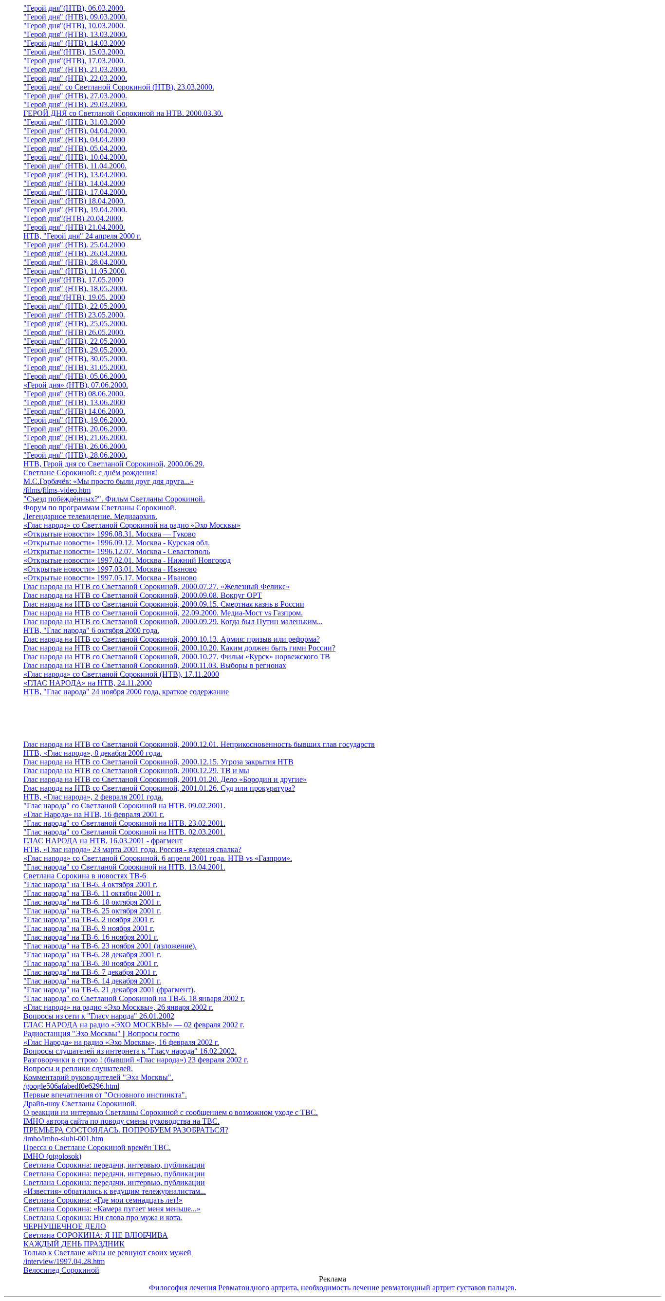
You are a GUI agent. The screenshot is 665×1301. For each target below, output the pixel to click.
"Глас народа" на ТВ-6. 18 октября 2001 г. (92, 902)
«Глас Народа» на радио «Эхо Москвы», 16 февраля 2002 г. (121, 1042)
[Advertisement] (342, 718)
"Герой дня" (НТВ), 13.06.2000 (74, 402)
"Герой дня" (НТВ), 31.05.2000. (75, 367)
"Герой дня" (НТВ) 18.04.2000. (74, 201)
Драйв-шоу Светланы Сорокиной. (80, 1103)
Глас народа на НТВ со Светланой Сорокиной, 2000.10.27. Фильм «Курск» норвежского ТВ (176, 656)
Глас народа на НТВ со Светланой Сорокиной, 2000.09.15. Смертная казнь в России (163, 604)
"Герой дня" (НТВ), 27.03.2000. (75, 96)
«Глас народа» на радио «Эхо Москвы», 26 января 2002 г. (118, 1007)
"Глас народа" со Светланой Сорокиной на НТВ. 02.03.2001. (124, 832)
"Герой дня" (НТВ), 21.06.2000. (75, 437)
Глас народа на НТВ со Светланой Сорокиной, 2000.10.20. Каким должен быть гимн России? (179, 648)
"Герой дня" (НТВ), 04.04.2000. (75, 131)
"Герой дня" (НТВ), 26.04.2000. (75, 253)
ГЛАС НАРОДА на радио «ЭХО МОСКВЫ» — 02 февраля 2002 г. (133, 1025)
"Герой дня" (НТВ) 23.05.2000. (74, 315)
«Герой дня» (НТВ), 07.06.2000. (75, 385)
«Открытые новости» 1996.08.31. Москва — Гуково (109, 534)
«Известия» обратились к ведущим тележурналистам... (114, 1191)
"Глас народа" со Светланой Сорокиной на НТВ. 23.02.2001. (124, 823)
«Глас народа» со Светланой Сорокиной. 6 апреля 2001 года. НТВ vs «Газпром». (157, 858)
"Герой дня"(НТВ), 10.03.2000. (74, 25)
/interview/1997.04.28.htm (64, 1261)
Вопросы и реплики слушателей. (78, 1068)
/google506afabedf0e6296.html (71, 1086)
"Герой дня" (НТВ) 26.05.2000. (74, 332)
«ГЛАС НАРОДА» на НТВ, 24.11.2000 (87, 683)
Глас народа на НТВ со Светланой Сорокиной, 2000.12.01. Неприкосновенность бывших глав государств (199, 744)
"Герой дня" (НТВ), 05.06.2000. (75, 376)
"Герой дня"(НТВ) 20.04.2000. (73, 218)
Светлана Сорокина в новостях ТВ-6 (84, 876)
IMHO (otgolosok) (52, 1156)
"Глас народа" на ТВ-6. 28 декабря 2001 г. (92, 954)
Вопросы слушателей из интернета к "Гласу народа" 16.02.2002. (130, 1051)
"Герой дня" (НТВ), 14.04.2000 (74, 183)
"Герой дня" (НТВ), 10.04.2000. (75, 157)
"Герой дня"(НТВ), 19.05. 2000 (74, 297)
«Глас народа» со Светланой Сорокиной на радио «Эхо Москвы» (131, 525)
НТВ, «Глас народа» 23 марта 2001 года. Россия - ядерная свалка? (132, 849)
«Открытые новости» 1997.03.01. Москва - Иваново (110, 569)
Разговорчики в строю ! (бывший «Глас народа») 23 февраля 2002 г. (135, 1060)
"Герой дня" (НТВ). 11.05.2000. (75, 271)
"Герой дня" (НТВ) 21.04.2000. (74, 227)
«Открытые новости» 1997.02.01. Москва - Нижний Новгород (127, 560)
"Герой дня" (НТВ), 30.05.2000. (75, 358)
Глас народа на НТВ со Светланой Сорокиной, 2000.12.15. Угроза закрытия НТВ (158, 762)
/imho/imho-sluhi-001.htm (63, 1138)
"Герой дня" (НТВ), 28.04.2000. (75, 262)
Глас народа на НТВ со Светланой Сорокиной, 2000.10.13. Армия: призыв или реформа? (171, 639)
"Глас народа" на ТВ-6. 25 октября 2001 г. (92, 911)
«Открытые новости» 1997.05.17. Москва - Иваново (110, 578)
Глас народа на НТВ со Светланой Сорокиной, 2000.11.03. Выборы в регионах (154, 665)
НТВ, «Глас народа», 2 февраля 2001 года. (93, 797)
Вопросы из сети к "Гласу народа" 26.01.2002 (98, 1016)
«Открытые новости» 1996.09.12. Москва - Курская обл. (116, 543)
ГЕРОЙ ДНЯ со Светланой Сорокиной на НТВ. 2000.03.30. (123, 113)
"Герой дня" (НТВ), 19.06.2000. (75, 420)
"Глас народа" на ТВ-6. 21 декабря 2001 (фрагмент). (109, 989)
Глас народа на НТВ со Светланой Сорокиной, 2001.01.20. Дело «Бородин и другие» (165, 779)
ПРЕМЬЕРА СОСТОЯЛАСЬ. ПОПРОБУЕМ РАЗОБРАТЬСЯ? (125, 1130)
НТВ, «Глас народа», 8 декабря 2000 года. (92, 753)
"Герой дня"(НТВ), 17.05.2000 (73, 280)
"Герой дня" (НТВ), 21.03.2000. (75, 69)
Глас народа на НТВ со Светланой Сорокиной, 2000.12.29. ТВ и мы (136, 770)
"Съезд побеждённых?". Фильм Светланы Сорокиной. (114, 499)
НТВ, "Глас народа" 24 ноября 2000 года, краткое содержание (126, 692)
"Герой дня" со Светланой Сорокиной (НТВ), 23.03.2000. (118, 87)
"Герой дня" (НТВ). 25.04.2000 (74, 245)
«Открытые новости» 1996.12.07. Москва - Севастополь (116, 551)
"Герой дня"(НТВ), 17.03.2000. (74, 60)
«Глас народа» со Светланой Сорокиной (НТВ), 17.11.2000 (121, 674)
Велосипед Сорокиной (61, 1270)
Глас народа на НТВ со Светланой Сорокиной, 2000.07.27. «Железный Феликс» (156, 586)
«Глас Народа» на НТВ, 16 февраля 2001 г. (93, 814)
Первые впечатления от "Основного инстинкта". (105, 1095)
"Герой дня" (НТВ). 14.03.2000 (74, 43)
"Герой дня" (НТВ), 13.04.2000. (75, 174)
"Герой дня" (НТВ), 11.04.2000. (75, 166)
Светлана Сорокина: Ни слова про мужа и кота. (102, 1217)
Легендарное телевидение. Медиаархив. (90, 516)
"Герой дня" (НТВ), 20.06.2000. (75, 429)
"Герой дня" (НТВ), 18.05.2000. (75, 288)
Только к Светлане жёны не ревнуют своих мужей (107, 1252)
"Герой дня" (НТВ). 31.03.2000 (74, 122)
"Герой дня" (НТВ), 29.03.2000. (75, 104)
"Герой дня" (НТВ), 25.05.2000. (75, 323)
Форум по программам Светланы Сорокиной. (99, 507)
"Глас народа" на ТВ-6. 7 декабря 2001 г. (90, 972)
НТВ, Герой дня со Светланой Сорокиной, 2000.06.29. (113, 464)
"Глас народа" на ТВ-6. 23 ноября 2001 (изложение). (110, 946)
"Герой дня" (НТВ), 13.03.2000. (75, 34)
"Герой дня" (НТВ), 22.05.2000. (75, 306)
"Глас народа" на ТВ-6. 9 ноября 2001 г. (88, 928)
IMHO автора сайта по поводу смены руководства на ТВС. (121, 1121)
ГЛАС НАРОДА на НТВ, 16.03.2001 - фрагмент (103, 840)
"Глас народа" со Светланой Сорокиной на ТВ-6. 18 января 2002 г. (134, 998)
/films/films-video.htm (57, 490)
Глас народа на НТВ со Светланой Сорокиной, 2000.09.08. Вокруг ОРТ (142, 595)
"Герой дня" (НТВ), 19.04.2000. (75, 209)
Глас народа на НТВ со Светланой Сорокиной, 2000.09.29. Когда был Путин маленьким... (173, 621)
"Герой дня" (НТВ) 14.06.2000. (74, 411)
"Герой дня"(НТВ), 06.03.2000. (74, 8)
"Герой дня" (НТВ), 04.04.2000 (74, 139)
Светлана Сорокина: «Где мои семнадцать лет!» (103, 1200)
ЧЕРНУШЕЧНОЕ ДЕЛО (64, 1226)
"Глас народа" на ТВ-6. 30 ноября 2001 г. (90, 963)
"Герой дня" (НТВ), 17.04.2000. (75, 192)
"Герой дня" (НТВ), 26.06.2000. (75, 446)
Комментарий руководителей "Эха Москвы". (98, 1077)
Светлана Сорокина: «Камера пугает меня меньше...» (112, 1209)
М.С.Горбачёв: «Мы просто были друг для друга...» (108, 481)
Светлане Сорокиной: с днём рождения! (90, 472)
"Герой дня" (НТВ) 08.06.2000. (74, 394)
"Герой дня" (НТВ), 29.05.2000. (75, 350)
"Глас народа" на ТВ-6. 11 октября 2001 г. (92, 893)
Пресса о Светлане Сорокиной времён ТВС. (97, 1147)
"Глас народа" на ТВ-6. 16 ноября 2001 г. (90, 937)
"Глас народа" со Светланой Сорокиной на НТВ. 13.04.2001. (124, 867)
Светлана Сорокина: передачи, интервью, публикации (114, 1165)
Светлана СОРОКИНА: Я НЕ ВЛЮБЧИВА (95, 1235)
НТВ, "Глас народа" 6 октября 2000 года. (91, 630)
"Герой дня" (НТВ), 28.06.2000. (75, 455)
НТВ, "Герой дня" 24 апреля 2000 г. (82, 236)
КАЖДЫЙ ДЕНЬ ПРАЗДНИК (74, 1244)
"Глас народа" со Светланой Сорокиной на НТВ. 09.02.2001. (124, 805)
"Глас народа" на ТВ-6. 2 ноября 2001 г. (88, 919)
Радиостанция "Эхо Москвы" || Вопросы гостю (101, 1033)
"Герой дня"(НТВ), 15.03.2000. (74, 52)
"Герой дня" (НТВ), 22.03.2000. (75, 78)
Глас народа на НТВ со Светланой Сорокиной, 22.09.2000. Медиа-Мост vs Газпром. (163, 613)
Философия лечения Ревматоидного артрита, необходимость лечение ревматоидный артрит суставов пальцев (332, 1287)
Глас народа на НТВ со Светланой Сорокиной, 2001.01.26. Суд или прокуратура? (159, 788)
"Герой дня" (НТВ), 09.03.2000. (75, 17)
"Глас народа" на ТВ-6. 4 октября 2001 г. (90, 884)
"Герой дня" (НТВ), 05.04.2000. (75, 148)
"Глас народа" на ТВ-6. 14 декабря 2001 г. (92, 981)
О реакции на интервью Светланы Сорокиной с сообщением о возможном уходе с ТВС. (170, 1112)
